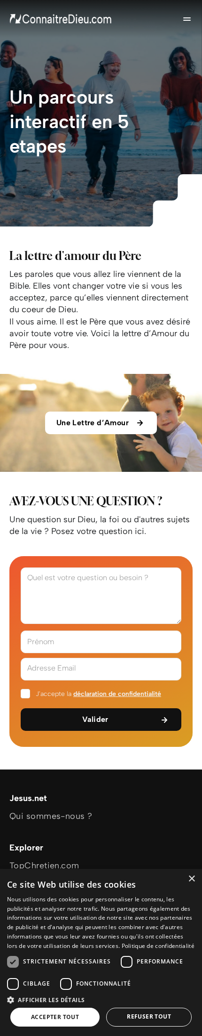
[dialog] (101, 952)
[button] (101, 999)
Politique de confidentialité (158, 946)
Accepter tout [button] (55, 1017)
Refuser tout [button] (149, 1016)
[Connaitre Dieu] (61, 19)
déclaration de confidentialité (117, 694)
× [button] (191, 878)
